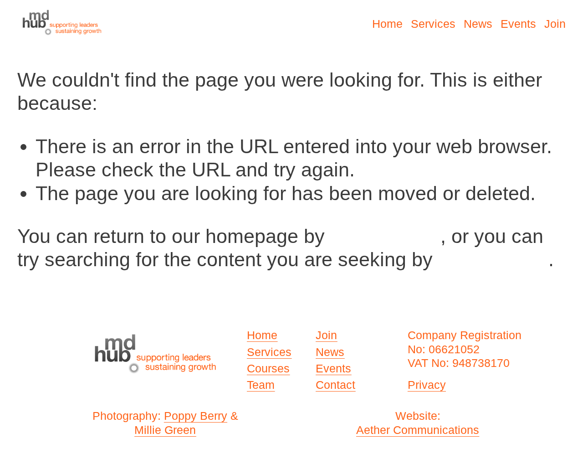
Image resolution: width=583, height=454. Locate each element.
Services (433, 23)
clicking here (385, 236)
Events (518, 23)
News (478, 23)
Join (555, 23)
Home (387, 23)
